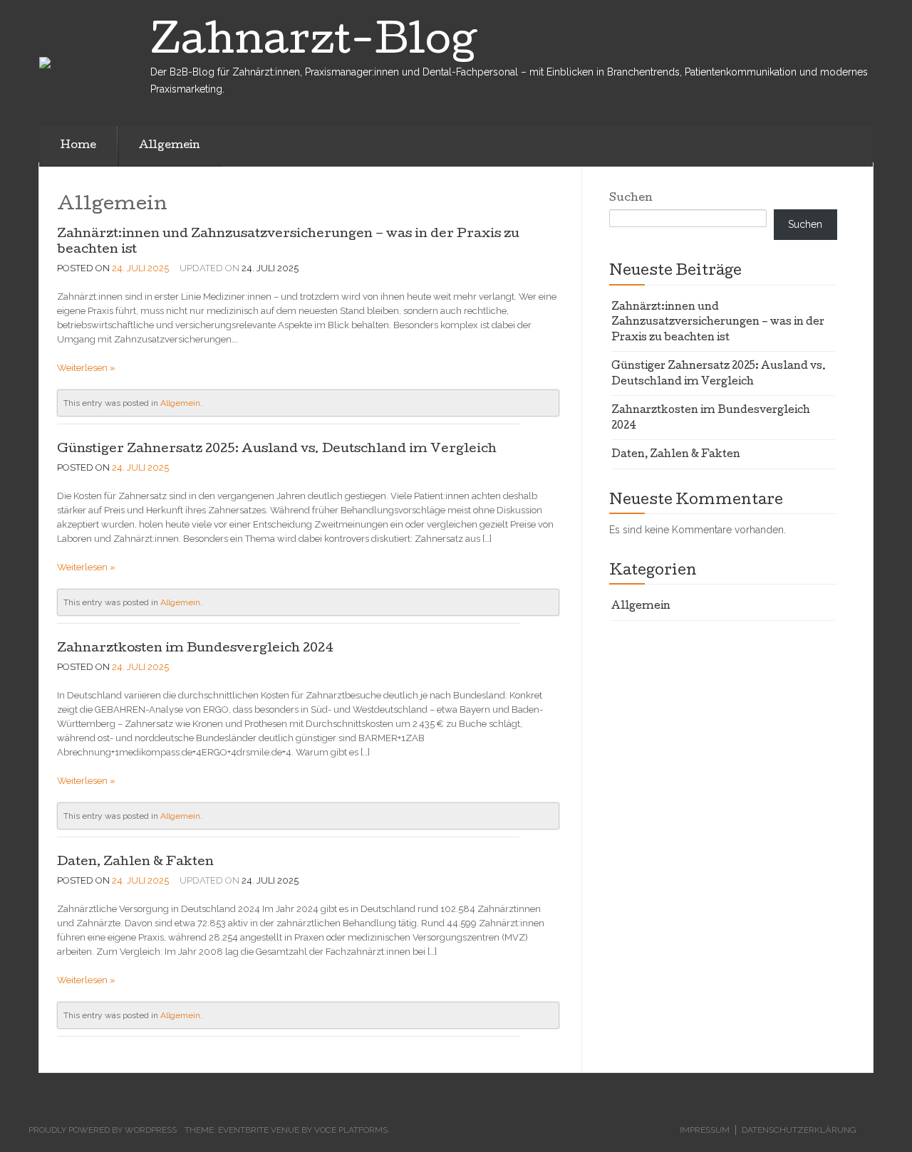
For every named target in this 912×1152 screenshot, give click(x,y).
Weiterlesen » (86, 367)
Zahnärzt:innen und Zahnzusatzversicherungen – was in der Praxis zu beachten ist (717, 323)
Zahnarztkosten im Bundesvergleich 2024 (195, 649)
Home (78, 146)
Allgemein (169, 146)
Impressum (705, 1130)
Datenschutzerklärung (799, 1130)
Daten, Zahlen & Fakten (135, 863)
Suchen (631, 198)
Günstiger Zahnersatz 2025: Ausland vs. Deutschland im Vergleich (277, 450)
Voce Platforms (351, 1130)
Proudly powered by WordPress (102, 1130)
